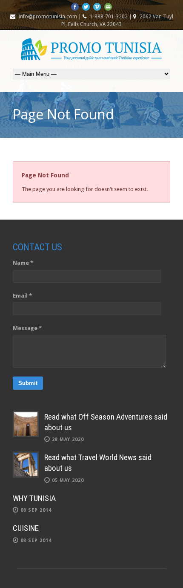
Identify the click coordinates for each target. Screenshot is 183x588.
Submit (27, 383)
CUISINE (26, 528)
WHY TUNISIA (34, 498)
